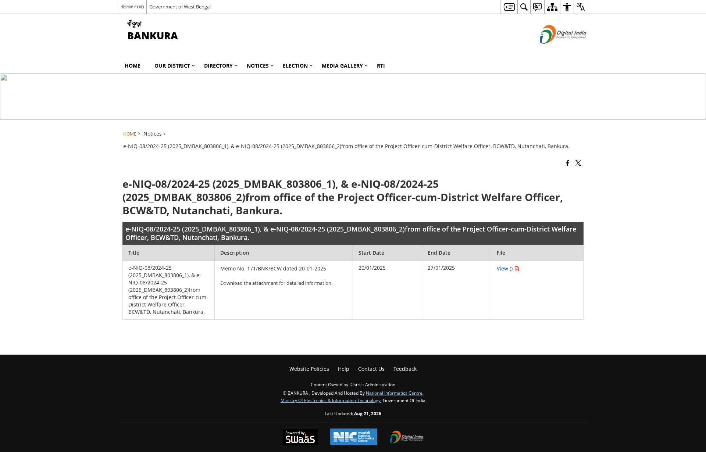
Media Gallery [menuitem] (342, 65)
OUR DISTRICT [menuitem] (172, 65)
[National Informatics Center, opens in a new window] (354, 437)
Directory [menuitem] (218, 65)
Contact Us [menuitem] (371, 368)
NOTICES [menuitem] (258, 65)
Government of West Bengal (180, 6)
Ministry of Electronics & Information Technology (331, 400)
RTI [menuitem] (381, 65)
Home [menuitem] (132, 65)
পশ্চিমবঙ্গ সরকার (132, 6)
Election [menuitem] (295, 65)
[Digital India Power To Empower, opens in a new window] (406, 437)
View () (505, 268)
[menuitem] (508, 7)
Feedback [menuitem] (405, 368)
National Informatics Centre (394, 393)
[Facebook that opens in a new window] (567, 162)
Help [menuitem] (343, 368)
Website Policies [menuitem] (309, 368)
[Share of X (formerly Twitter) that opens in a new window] (578, 162)
